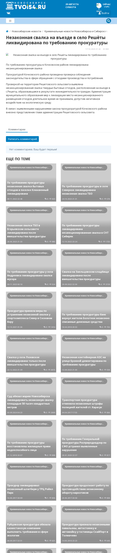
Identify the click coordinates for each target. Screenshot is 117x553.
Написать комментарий (22, 139)
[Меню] (10, 20)
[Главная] (7, 31)
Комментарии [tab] (16, 129)
